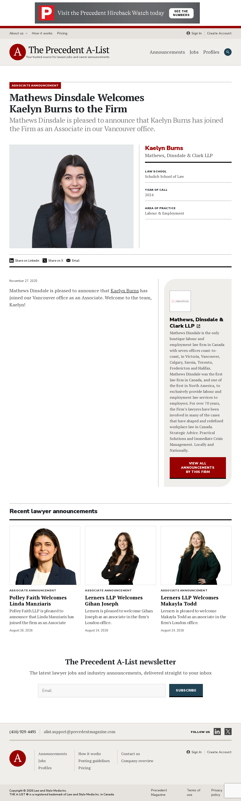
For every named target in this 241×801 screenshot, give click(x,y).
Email (76, 261)
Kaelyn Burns (125, 290)
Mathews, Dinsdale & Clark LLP (196, 322)
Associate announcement (32, 590)
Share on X (55, 261)
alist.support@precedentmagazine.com (79, 731)
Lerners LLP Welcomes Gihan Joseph (114, 600)
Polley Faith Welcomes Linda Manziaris (38, 600)
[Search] (228, 52)
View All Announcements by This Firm (198, 467)
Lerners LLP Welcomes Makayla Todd (189, 600)
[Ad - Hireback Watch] (117, 12)
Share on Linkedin (27, 261)
